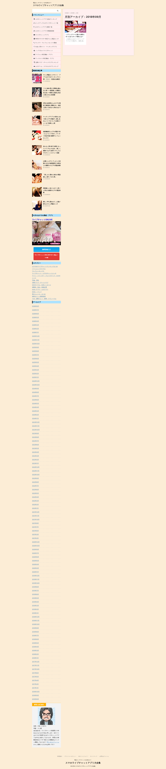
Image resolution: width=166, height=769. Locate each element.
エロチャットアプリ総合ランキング (46, 19)
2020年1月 (35, 572)
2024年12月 (35, 381)
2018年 (72, 13)
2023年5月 (35, 448)
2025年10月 (36, 343)
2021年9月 (35, 523)
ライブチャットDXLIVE (42, 219)
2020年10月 (36, 545)
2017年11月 (35, 665)
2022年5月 (35, 493)
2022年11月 (35, 471)
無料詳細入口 (46, 249)
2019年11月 (35, 579)
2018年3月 (35, 650)
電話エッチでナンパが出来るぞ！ (83, 760)
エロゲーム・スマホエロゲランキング (47, 66)
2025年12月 (35, 336)
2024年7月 (35, 396)
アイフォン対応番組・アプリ (44, 54)
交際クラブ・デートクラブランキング (46, 62)
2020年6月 (35, 557)
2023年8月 (35, 437)
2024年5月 (35, 403)
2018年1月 (35, 658)
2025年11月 (35, 340)
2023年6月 (35, 444)
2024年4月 (35, 407)
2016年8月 (35, 699)
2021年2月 (35, 538)
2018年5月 (35, 643)
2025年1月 (35, 377)
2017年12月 (35, 661)
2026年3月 (35, 325)
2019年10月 (35, 583)
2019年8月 (35, 587)
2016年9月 (35, 695)
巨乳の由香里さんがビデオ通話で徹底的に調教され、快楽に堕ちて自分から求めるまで (52, 105)
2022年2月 (35, 504)
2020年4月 (35, 564)
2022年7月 (35, 486)
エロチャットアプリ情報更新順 (44, 31)
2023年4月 (35, 452)
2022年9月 (35, 478)
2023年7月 (35, 441)
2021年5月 (35, 530)
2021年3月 (35, 534)
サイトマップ (93, 756)
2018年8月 (35, 631)
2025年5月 (35, 362)
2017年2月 (35, 684)
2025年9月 (35, 347)
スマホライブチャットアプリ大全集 (48, 5)
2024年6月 (35, 399)
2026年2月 (35, 328)
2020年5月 (35, 560)
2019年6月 (35, 594)
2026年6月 (35, 313)
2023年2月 (35, 459)
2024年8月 (35, 392)
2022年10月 (35, 474)
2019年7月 (35, 590)
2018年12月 (35, 617)
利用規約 (59, 756)
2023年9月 (35, 433)
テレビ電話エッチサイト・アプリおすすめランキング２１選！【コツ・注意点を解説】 (52, 77)
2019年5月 (35, 598)
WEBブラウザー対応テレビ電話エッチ (47, 39)
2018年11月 (35, 620)
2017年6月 (35, 673)
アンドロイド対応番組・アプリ (44, 58)
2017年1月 (35, 688)
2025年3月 (35, 370)
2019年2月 (35, 609)
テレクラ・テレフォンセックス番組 (46, 42)
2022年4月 (35, 497)
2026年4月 (35, 321)
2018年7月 (35, 635)
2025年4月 (35, 366)
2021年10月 (35, 519)
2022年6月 (35, 489)
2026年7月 (35, 310)
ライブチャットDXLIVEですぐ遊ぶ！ (47, 256)
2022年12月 (35, 467)
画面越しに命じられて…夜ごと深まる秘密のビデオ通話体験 (52, 190)
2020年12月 (35, 542)
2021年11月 (35, 515)
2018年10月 (35, 624)
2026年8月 (35, 306)
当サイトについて (83, 756)
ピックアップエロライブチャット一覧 (46, 23)
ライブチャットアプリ (42, 35)
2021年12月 (35, 512)
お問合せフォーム (104, 756)
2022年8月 (35, 482)
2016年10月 (35, 691)
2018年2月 (35, 654)
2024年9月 (35, 388)
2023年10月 (36, 429)
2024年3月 (35, 411)
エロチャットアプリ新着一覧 (43, 27)
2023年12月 (35, 422)
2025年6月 (35, 358)
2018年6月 (35, 639)
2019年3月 (35, 605)
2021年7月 (35, 527)
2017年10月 (35, 669)
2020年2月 (35, 568)
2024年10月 (36, 385)
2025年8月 (35, 351)
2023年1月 (35, 463)
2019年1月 (35, 613)
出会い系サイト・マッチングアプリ (46, 46)
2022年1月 (35, 508)
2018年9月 (35, 628)
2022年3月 (35, 501)
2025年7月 (35, 355)
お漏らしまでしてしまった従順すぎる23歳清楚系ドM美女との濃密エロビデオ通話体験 (52, 163)
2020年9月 (35, 549)
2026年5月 (35, 317)
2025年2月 (35, 373)
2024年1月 (35, 418)
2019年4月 (35, 602)
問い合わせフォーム (53, 742)
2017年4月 (35, 680)
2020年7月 (35, 553)
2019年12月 (35, 575)
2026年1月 (35, 332)
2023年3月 (35, 456)
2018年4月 (35, 646)
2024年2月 (35, 414)
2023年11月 (35, 426)
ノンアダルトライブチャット (44, 50)
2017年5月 (35, 676)
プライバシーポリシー (70, 756)
